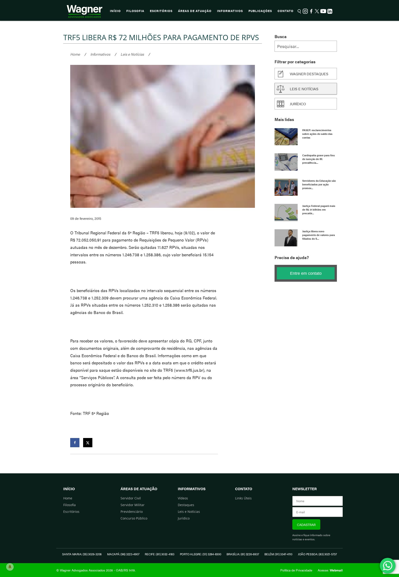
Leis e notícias (304, 88)
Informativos (230, 11)
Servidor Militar (133, 505)
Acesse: (330, 570)
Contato (285, 11)
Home (75, 54)
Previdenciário (132, 511)
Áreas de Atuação (195, 11)
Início (115, 11)
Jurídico (298, 103)
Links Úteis (243, 498)
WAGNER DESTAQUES (309, 73)
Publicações (260, 11)
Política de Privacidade (296, 570)
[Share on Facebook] (74, 442)
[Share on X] (87, 442)
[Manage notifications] (10, 567)
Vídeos (183, 498)
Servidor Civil (131, 498)
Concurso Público (134, 518)
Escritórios (161, 11)
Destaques (186, 505)
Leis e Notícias (132, 54)
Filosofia (135, 11)
